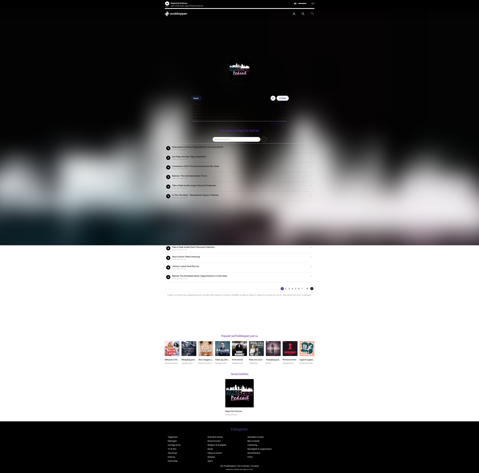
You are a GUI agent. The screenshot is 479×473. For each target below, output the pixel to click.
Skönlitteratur (253, 453)
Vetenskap (173, 461)
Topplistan (173, 437)
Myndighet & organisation (259, 449)
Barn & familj (253, 441)
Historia (171, 457)
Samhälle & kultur (255, 437)
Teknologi (172, 453)
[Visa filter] (263, 139)
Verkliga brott (174, 445)
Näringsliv (172, 441)
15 (307, 288)
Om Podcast (243, 466)
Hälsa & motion (215, 453)
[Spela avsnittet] (168, 148)
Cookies (255, 466)
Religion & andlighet (217, 445)
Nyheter (211, 457)
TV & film (172, 449)
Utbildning (252, 445)
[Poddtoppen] (176, 14)
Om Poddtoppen (228, 466)
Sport (210, 461)
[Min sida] (294, 13)
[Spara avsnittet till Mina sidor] (273, 98)
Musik (210, 449)
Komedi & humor (215, 437)
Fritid (249, 457)
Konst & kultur (214, 441)
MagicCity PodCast (239, 90)
